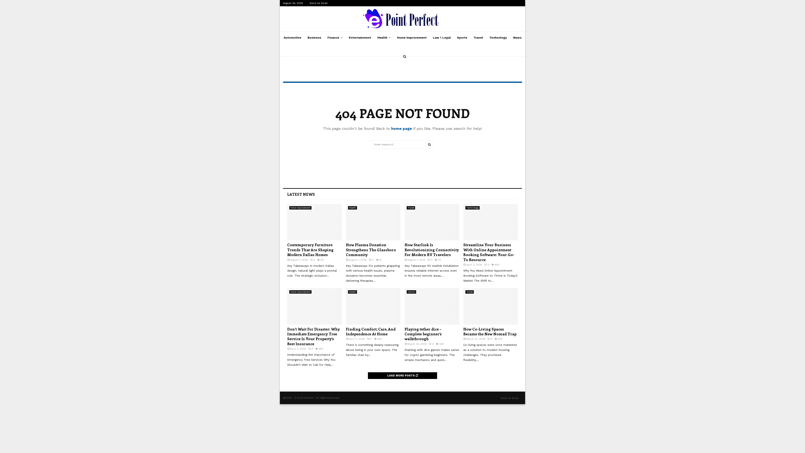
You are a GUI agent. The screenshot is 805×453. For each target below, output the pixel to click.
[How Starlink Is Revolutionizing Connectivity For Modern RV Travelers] (432, 222)
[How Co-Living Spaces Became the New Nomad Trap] (490, 306)
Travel (478, 37)
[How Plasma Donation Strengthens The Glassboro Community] (373, 222)
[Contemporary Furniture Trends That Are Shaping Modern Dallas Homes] (314, 222)
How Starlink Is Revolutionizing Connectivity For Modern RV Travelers (432, 249)
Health (382, 37)
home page (401, 128)
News (517, 37)
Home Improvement (412, 37)
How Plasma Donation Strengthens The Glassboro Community (371, 249)
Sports (462, 37)
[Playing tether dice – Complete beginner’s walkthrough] (432, 306)
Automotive (292, 37)
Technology (498, 37)
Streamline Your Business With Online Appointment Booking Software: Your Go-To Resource (488, 252)
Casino (411, 292)
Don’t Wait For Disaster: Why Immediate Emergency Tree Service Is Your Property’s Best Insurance (313, 336)
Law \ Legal (442, 37)
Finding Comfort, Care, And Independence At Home (371, 331)
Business (314, 37)
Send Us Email (319, 3)
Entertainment (360, 37)
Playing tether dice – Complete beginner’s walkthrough (423, 334)
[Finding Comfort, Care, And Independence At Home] (373, 306)
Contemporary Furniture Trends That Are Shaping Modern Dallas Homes (310, 249)
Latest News (301, 194)
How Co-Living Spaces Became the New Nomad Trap (490, 331)
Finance (333, 37)
